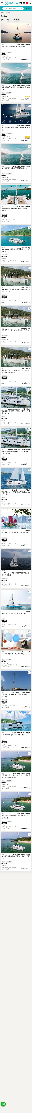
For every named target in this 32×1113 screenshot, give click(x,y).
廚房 (3, 52)
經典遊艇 (4, 538)
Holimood (3, 12)
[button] (4, 33)
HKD (30, 3)
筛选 (28, 8)
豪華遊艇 (9, 52)
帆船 (3, 416)
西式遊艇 (4, 295)
